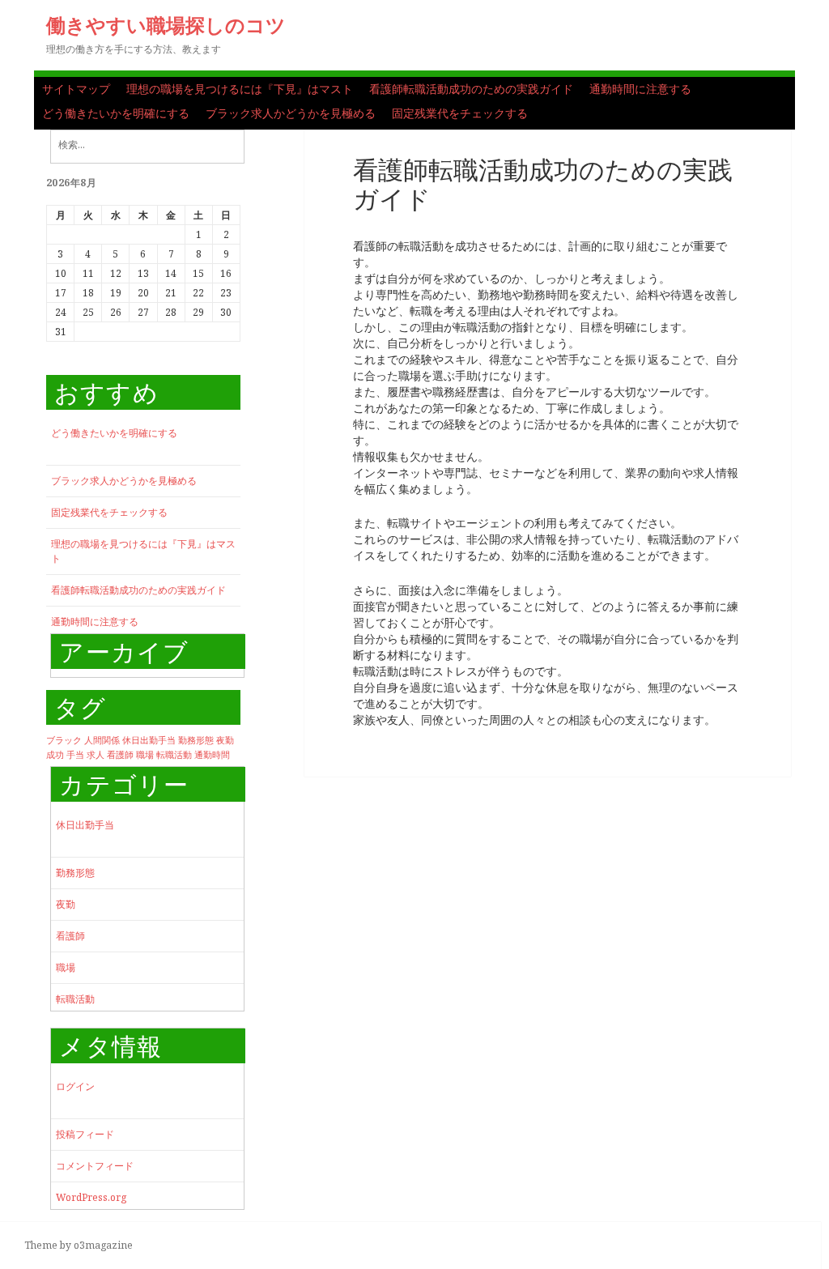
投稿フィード (85, 1134)
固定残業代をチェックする (460, 113)
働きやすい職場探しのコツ (166, 24)
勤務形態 (196, 740)
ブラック (64, 740)
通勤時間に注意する (640, 88)
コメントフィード (95, 1166)
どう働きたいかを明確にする (115, 113)
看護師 (120, 754)
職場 (145, 754)
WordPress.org (91, 1197)
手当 (75, 754)
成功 (55, 754)
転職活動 (174, 754)
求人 (95, 754)
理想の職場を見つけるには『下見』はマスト (239, 88)
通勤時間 (212, 754)
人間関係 (102, 740)
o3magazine (103, 1245)
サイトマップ (76, 88)
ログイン (75, 1086)
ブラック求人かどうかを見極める (291, 113)
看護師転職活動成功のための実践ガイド (471, 88)
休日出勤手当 (149, 740)
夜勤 (225, 740)
